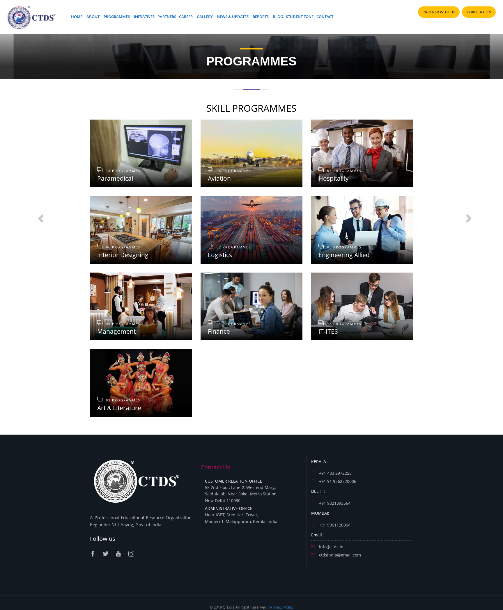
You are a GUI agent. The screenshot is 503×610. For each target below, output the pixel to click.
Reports (261, 16)
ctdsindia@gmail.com (339, 555)
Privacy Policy (282, 607)
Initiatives (144, 16)
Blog (278, 16)
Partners (166, 16)
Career (186, 16)
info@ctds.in (330, 546)
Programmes (117, 16)
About (93, 16)
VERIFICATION (478, 12)
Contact (324, 16)
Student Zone (300, 16)
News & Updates (233, 16)
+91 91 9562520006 (337, 481)
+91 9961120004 (334, 525)
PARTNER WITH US (438, 12)
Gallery (205, 16)
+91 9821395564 (334, 503)
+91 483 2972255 (335, 473)
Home (76, 16)
